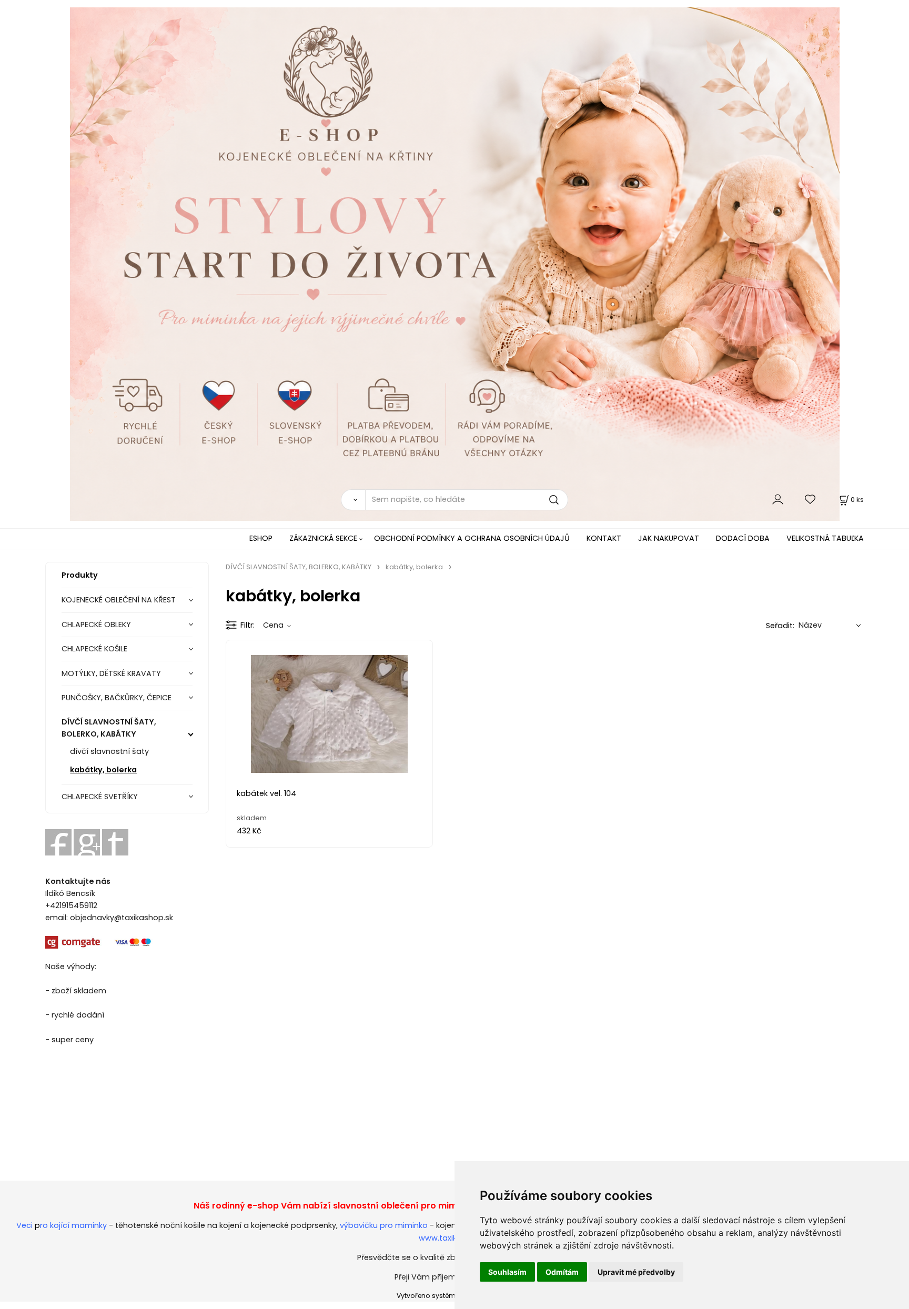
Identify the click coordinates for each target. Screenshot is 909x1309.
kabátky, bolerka (103, 769)
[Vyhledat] (353, 499)
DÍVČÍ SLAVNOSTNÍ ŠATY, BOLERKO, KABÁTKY (109, 728)
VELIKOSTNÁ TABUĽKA (825, 538)
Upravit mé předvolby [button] (636, 1271)
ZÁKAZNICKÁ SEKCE (323, 538)
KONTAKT (604, 538)
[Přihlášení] (778, 499)
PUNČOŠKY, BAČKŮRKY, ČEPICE (116, 697)
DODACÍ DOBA (743, 538)
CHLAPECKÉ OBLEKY (96, 624)
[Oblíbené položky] (810, 499)
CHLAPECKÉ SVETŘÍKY (100, 796)
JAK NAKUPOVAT (668, 538)
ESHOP (260, 538)
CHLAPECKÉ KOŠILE (94, 648)
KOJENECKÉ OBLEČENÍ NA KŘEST (119, 600)
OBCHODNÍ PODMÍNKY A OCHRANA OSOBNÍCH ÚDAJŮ (472, 538)
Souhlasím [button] (507, 1271)
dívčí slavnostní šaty (109, 751)
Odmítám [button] (562, 1271)
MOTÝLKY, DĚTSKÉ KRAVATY (111, 673)
